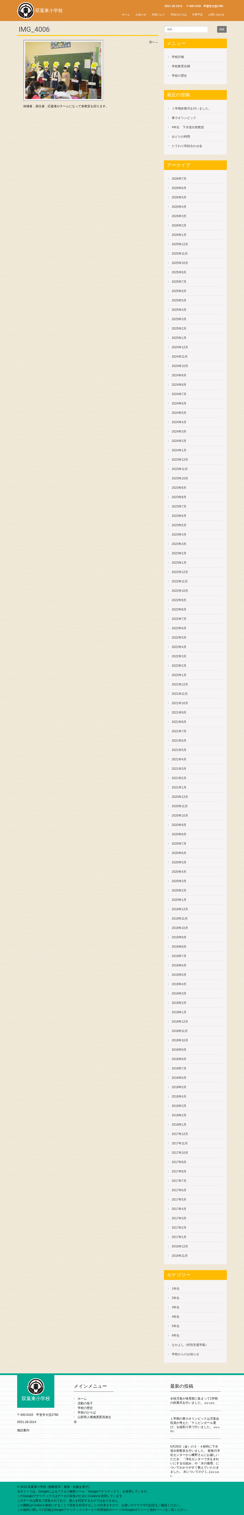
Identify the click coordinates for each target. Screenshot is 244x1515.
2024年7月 (179, 394)
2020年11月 (180, 806)
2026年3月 (179, 216)
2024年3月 (179, 431)
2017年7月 (179, 1180)
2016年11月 (180, 1255)
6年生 (176, 1335)
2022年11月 (180, 581)
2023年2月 (179, 553)
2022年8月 (179, 609)
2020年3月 (179, 881)
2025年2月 (179, 328)
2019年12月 (180, 909)
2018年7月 (179, 1068)
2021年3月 (179, 768)
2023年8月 (179, 497)
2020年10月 (180, 815)
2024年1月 (179, 450)
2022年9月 (179, 600)
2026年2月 (179, 225)
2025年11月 (180, 253)
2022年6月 (179, 628)
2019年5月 (179, 974)
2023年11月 (180, 469)
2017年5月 (179, 1199)
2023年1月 (179, 562)
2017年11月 (180, 1143)
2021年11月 (180, 693)
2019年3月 (179, 993)
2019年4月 (179, 984)
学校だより (158, 14)
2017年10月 (180, 1152)
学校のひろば (179, 14)
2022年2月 (179, 665)
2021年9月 (179, 712)
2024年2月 (179, 440)
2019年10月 (180, 928)
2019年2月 (179, 1002)
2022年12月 (180, 572)
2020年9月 (179, 825)
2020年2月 (179, 890)
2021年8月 (179, 721)
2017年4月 (179, 1209)
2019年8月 (179, 946)
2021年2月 (179, 778)
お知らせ (141, 14)
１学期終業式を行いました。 (191, 108)
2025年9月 (179, 272)
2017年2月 (179, 1227)
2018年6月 (179, 1077)
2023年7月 (179, 506)
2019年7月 (179, 956)
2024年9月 (179, 375)
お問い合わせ (216, 14)
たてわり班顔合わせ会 (187, 146)
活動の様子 (85, 1403)
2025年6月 (179, 291)
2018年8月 (179, 1059)
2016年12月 (180, 1246)
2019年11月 (180, 918)
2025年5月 (179, 300)
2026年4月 (179, 206)
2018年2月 (179, 1115)
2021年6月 (179, 740)
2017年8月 (179, 1171)
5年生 (176, 1326)
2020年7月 (179, 843)
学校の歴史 (179, 75)
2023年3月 (179, 544)
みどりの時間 (181, 136)
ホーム (126, 14)
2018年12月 (180, 1021)
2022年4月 (179, 647)
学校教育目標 (181, 66)
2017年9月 (179, 1162)
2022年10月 (180, 590)
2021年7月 (179, 731)
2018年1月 (179, 1124)
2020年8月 (179, 834)
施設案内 (23, 1430)
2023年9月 (179, 487)
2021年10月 (180, 703)
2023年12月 (180, 459)
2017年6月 (179, 1190)
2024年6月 (179, 403)
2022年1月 (179, 675)
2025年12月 (180, 244)
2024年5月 (179, 412)
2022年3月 (179, 656)
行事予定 (197, 14)
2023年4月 (179, 534)
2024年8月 (179, 384)
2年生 (176, 1298)
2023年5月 (179, 525)
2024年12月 (180, 347)
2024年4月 (179, 422)
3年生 (176, 1307)
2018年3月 (179, 1105)
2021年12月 (180, 684)
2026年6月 (179, 188)
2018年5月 (179, 1087)
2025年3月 (179, 319)
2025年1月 (179, 337)
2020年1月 (179, 899)
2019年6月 (179, 965)
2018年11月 (180, 1031)
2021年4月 (179, 759)
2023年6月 (179, 515)
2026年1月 (179, 234)
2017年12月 (180, 1134)
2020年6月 (179, 853)
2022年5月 (179, 637)
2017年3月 (179, 1218)
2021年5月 (179, 750)
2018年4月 (179, 1096)
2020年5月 (179, 862)
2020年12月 (180, 796)
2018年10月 (180, 1040)
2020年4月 (179, 871)
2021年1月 (179, 787)
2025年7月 (179, 281)
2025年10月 (180, 263)
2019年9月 (179, 937)
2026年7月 (179, 178)
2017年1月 (179, 1237)
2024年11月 (180, 356)
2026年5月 (179, 197)
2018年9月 (179, 1049)
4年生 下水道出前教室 (188, 127)
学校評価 (178, 56)
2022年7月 (179, 618)
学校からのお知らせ (185, 1354)
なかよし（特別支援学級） (190, 1344)
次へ (153, 42)
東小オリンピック (184, 117)
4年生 (176, 1316)
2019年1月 (179, 1012)
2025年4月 (179, 309)
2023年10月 (180, 478)
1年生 (176, 1288)
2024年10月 (180, 366)
